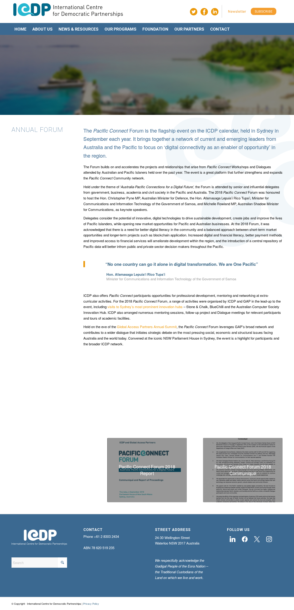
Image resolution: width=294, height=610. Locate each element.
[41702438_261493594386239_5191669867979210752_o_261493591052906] (270, 402)
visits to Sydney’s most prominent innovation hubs (145, 306)
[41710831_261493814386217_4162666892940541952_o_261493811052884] (205, 402)
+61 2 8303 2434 (106, 536)
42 (249, 409)
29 (201, 409)
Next (272, 382)
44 (256, 409)
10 (131, 409)
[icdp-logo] (68, 11)
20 (168, 409)
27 (193, 409)
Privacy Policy (91, 603)
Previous (94, 382)
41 (245, 409)
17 (157, 409)
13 (142, 409)
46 (263, 409)
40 (241, 409)
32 (212, 409)
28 (197, 409)
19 (164, 409)
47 (267, 409)
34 (219, 409)
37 (230, 409)
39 (238, 409)
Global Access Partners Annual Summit (147, 326)
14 (146, 409)
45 (260, 409)
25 (186, 409)
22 (175, 409)
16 (153, 409)
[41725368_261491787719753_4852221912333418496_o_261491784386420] (140, 402)
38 (234, 409)
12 (138, 409)
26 (190, 409)
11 (135, 409)
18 (160, 409)
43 (252, 409)
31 (208, 409)
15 (149, 409)
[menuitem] (20, 29)
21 (171, 409)
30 (204, 409)
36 (227, 409)
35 (223, 409)
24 (182, 409)
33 (216, 409)
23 (179, 409)
